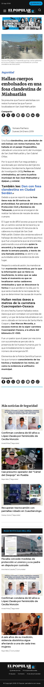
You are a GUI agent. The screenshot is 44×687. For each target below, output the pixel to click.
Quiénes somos (15, 670)
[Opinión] (22, 23)
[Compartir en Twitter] (8, 115)
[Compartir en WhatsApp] (13, 115)
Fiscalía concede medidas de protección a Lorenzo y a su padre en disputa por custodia (20, 562)
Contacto (21, 674)
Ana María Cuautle (8, 569)
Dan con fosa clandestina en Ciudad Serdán (21, 190)
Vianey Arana (6, 515)
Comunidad (20, 569)
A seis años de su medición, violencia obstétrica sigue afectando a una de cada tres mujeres (18, 642)
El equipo (12, 674)
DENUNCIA (36, 3)
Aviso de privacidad (33, 674)
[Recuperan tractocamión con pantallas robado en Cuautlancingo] (22, 495)
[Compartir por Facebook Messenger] (28, 115)
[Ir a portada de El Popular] (22, 11)
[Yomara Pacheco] (6, 130)
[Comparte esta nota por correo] (23, 115)
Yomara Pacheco (20, 128)
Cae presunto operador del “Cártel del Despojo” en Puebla (21, 474)
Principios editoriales (30, 670)
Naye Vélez (5, 479)
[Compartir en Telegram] (18, 115)
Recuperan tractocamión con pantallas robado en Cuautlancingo (21, 509)
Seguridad (7, 72)
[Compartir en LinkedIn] (33, 115)
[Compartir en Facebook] (3, 115)
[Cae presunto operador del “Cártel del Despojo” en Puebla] (22, 459)
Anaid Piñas (5, 443)
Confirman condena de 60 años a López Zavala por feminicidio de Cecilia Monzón (20, 436)
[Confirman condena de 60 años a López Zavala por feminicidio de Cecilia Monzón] (22, 420)
